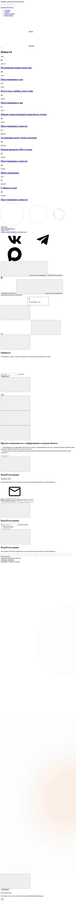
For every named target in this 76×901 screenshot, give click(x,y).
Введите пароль (23, 524)
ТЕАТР (6, 12)
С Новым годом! (9, 188)
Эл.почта (21, 374)
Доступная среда (18, 1)
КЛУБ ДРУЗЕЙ (9, 14)
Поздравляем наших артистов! (16, 67)
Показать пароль (8, 526)
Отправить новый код (7, 560)
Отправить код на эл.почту (25, 501)
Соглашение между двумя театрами (19, 137)
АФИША (7, 10)
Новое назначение (10, 173)
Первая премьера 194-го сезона (16, 149)
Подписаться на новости (55, 275)
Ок (2, 899)
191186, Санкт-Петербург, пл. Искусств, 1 (14, 232)
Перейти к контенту (7, 1)
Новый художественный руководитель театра (24, 114)
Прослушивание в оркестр (14, 126)
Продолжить (4, 456)
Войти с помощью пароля (8, 501)
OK (2, 394)
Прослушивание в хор (12, 79)
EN (2, 334)
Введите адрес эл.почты (25, 500)
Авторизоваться (5, 528)
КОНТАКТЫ (8, 15)
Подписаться (5, 376)
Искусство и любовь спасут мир (17, 91)
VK (9, 479)
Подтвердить (5, 889)
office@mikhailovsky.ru (8, 228)
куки (41, 896)
